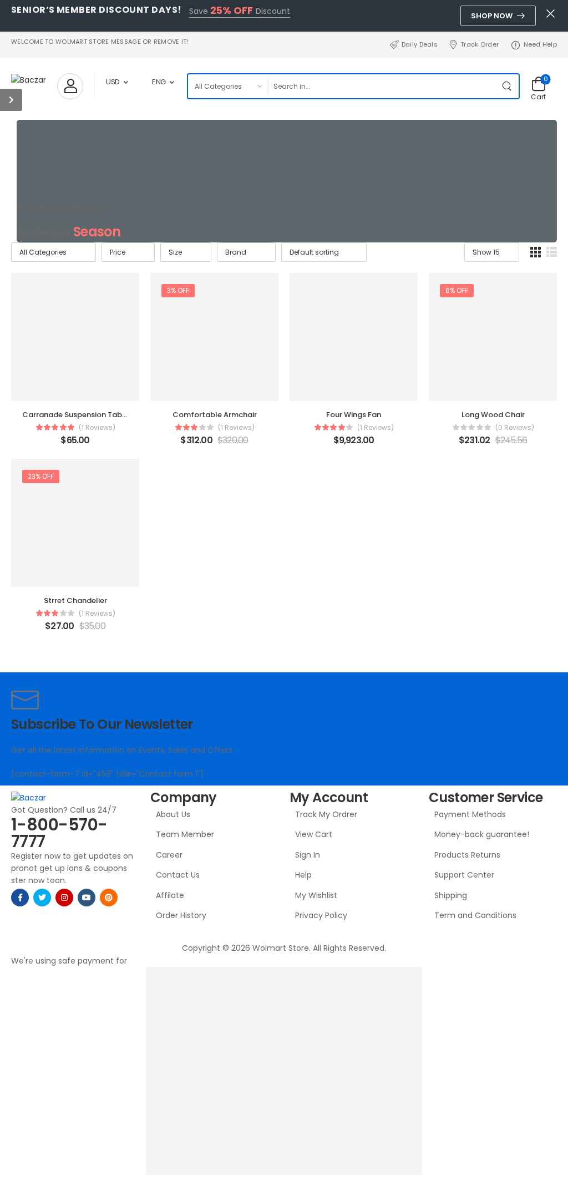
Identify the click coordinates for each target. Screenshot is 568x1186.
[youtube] (86, 897)
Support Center (464, 874)
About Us (173, 814)
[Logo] (28, 79)
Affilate (170, 895)
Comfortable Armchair (215, 414)
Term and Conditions (475, 915)
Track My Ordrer (326, 814)
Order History (181, 915)
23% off (41, 476)
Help (303, 874)
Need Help (540, 44)
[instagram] (64, 897)
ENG (159, 82)
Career (169, 854)
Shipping (450, 895)
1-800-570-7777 (59, 833)
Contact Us (178, 874)
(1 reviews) (97, 427)
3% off (178, 290)
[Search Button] (507, 86)
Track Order (479, 44)
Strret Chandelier (75, 600)
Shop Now (492, 16)
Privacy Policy (321, 915)
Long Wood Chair (493, 414)
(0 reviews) (514, 427)
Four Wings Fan (353, 414)
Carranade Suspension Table (75, 414)
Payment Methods (470, 814)
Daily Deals (420, 44)
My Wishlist (316, 895)
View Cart (313, 834)
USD (113, 82)
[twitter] (42, 897)
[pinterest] (109, 897)
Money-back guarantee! (481, 834)
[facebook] (20, 897)
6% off (456, 290)
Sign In (307, 854)
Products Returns (467, 854)
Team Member (185, 834)
